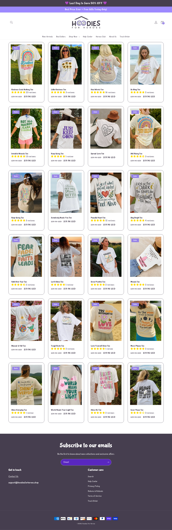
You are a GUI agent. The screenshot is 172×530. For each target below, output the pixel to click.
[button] (11, 22)
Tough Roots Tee (57, 346)
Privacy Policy (94, 486)
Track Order (93, 501)
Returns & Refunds (95, 491)
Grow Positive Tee (98, 282)
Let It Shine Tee (57, 282)
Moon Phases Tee (137, 346)
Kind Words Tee (97, 90)
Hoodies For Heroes (88, 523)
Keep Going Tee (57, 154)
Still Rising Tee (136, 154)
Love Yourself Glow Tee (100, 346)
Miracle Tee (135, 282)
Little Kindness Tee (58, 90)
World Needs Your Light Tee (62, 410)
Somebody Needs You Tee (61, 218)
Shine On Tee (96, 410)
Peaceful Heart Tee (98, 218)
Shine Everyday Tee (19, 410)
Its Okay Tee (135, 90)
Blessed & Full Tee (18, 346)
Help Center (92, 481)
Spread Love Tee (97, 154)
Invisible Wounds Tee (19, 154)
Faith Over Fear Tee (19, 282)
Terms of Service (95, 496)
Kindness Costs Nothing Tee (22, 90)
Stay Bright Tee (136, 218)
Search (91, 476)
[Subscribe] (108, 462)
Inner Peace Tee (137, 410)
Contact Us (13, 476)
